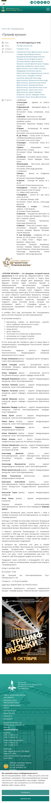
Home (4, 29)
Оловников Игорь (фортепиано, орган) (32, 52)
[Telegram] (31, 2)
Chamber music (23, 49)
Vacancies (8, 719)
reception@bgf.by (11, 729)
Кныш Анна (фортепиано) (35, 97)
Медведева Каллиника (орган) (29, 71)
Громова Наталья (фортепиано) (29, 59)
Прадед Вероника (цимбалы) (33, 65)
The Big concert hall (24, 46)
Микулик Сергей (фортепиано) (29, 64)
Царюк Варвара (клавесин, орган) (29, 93)
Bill (8, 29)
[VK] (41, 2)
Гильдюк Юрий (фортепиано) (29, 54)
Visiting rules (10, 710)
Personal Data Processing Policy (12, 701)
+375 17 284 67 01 (11, 737)
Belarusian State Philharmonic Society (14, 9)
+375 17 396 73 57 (11, 745)
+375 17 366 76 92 (11, 743)
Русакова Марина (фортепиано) (29, 61)
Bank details (9, 713)
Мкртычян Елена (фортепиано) (29, 73)
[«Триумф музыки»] (25, 630)
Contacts (8, 716)
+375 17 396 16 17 (11, 735)
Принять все (25, 798)
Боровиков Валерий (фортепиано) (30, 57)
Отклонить (25, 792)
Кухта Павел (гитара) (37, 68)
